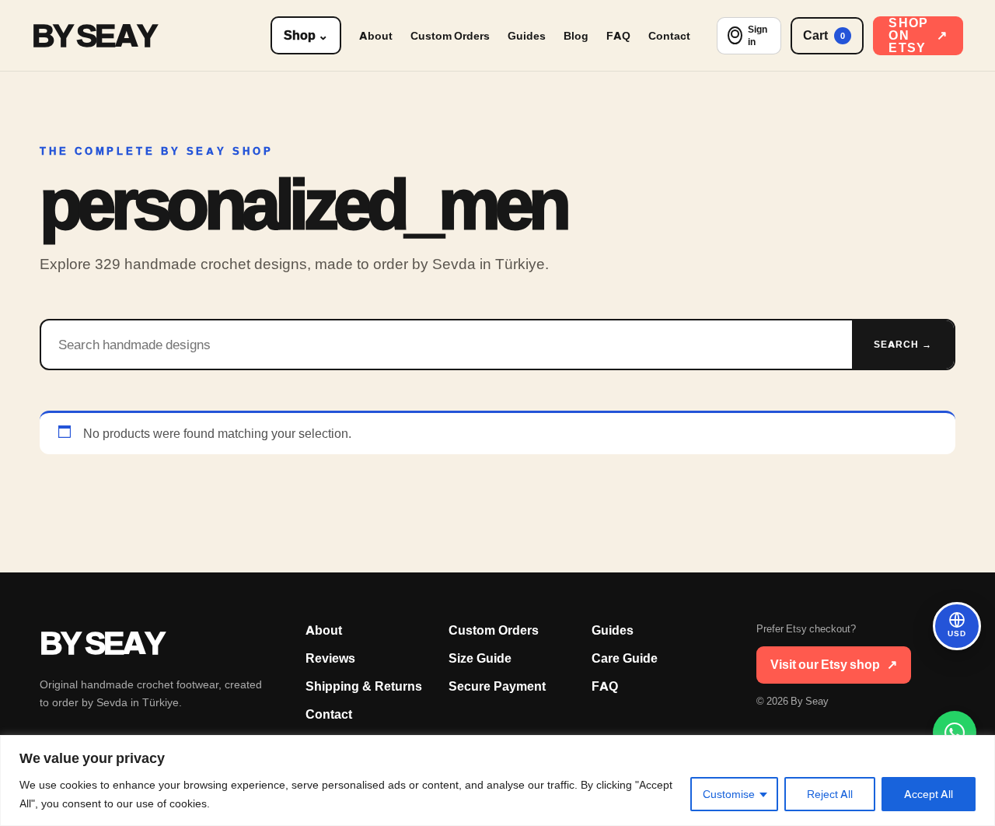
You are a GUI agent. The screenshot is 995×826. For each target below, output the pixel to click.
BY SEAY (93, 35)
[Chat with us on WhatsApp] (954, 732)
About (376, 36)
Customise (729, 794)
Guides (527, 36)
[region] (497, 780)
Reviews (330, 658)
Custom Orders (450, 36)
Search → (903, 344)
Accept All (928, 794)
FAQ (618, 36)
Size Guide (480, 658)
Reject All (830, 794)
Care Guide (625, 658)
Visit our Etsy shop (833, 664)
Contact (669, 36)
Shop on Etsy (918, 35)
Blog (576, 36)
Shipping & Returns (363, 686)
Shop (306, 35)
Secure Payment (497, 686)
